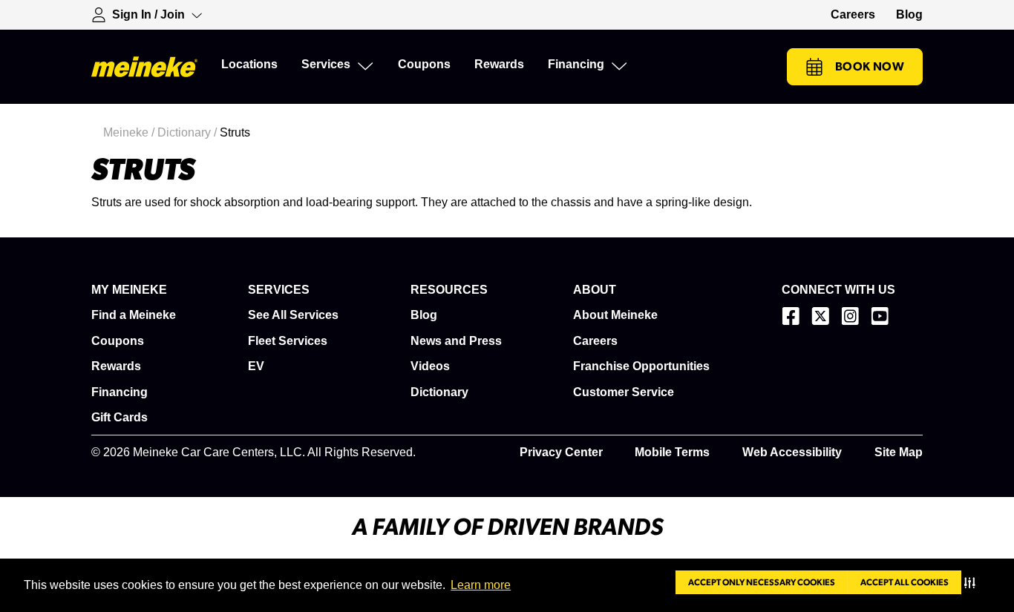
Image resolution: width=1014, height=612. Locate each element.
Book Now (869, 67)
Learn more (481, 585)
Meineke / (130, 132)
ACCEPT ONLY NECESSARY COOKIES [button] (761, 582)
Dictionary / (188, 132)
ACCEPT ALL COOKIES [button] (904, 582)
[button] (972, 582)
